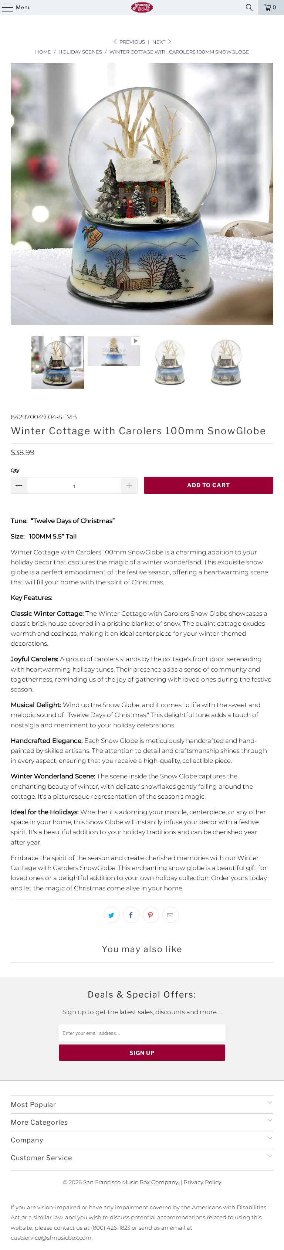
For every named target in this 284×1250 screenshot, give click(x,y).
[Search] (249, 7)
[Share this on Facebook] (131, 915)
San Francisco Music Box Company (130, 1182)
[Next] (268, 194)
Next (159, 42)
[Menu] (4, 7)
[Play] (142, 194)
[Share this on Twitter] (112, 915)
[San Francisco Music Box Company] (142, 7)
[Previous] (16, 194)
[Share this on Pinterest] (151, 915)
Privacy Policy (202, 1182)
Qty (15, 470)
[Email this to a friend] (170, 915)
